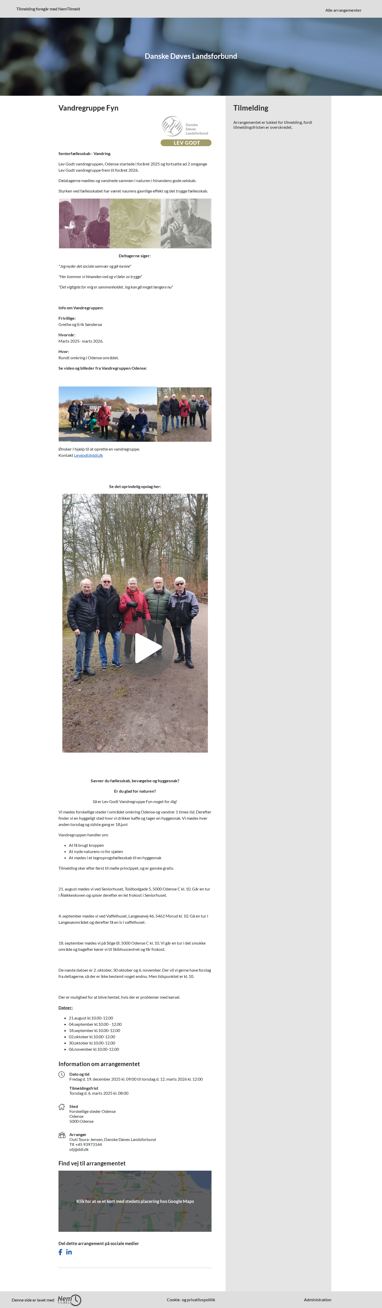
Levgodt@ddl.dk (88, 455)
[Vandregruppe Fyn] (135, 622)
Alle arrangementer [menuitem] (343, 10)
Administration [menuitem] (317, 1299)
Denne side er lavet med (33, 1299)
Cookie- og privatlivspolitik (191, 1299)
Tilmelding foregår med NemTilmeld (49, 8)
